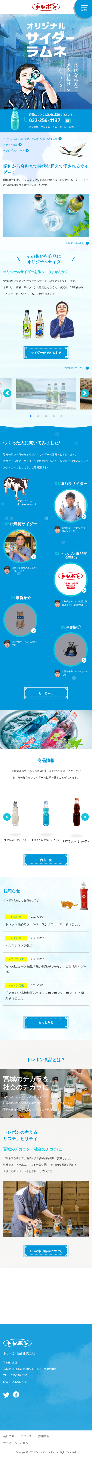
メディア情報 (10, 144)
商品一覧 (46, 860)
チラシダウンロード (13, 150)
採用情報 (43, 1436)
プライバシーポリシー (17, 1443)
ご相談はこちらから (74, 367)
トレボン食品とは (75, 243)
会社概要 (8, 1436)
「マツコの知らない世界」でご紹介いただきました (30, 138)
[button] (85, 393)
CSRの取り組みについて (46, 1251)
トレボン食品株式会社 (19, 1353)
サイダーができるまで (46, 352)
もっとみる (46, 693)
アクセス (26, 1436)
